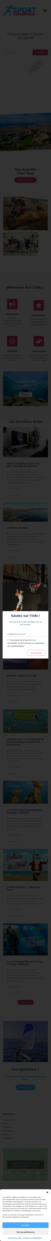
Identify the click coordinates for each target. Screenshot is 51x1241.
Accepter (25, 1225)
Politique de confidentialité (32, 1238)
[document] (25, 620)
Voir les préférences (25, 1232)
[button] (47, 1192)
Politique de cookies (15, 1238)
